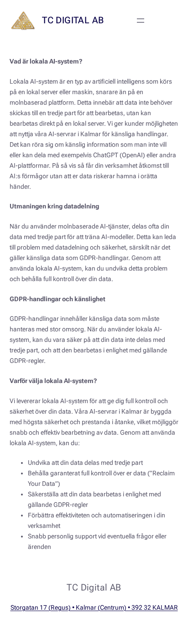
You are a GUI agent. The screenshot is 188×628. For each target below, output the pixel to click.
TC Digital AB (73, 20)
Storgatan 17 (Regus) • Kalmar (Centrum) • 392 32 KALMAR (94, 608)
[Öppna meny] (140, 20)
